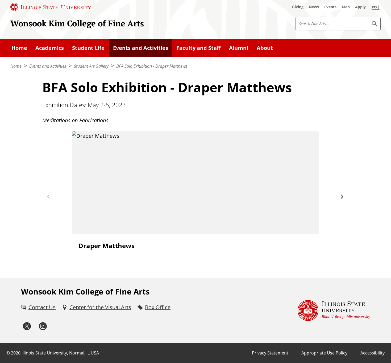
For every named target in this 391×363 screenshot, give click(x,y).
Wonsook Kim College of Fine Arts (77, 23)
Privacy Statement (270, 353)
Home (19, 47)
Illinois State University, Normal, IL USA (60, 353)
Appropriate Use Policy (324, 353)
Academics (49, 47)
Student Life (88, 47)
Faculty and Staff (198, 47)
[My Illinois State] (375, 7)
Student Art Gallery (91, 66)
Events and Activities (140, 47)
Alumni (238, 47)
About (265, 47)
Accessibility (372, 353)
